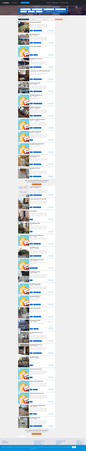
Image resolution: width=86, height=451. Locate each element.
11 (25, 436)
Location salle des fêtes (37, 444)
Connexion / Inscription (64, 2)
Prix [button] (29, 11)
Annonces (49, 2)
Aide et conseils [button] (55, 2)
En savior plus (39, 448)
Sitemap (57, 444)
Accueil (20, 16)
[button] (25, 9)
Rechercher (61, 11)
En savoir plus (51, 30)
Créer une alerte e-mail (37, 184)
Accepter (73, 447)
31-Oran (23, 16)
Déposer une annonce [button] (25, 2)
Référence (15, 2)
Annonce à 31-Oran (79, 444)
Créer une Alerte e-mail (59, 19)
